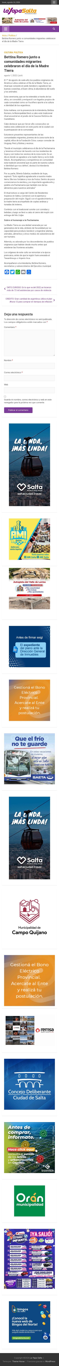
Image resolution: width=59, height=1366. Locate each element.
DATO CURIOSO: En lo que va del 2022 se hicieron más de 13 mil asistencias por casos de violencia (29, 289)
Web (6, 384)
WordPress (50, 1361)
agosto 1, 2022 (10, 75)
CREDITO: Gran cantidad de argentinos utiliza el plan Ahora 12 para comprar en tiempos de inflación (29, 300)
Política (18, 52)
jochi (21, 75)
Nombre (8, 360)
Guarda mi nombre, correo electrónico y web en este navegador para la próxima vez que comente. (28, 401)
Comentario (10, 327)
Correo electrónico (13, 372)
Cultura (8, 52)
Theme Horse (18, 1361)
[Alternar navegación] (5, 29)
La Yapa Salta (36, 1358)
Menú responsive (54, 2)
